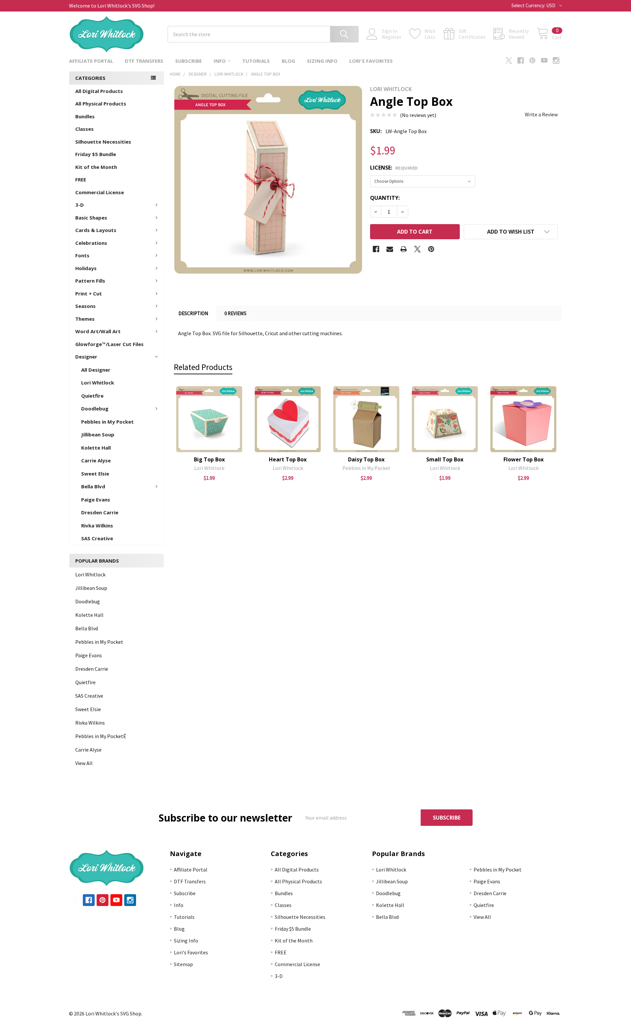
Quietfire (92, 395)
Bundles (85, 116)
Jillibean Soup (97, 434)
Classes (84, 129)
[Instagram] (556, 60)
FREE (80, 179)
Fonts (82, 255)
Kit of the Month (96, 167)
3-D (79, 204)
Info (220, 61)
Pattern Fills (90, 280)
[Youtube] (544, 60)
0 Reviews (235, 313)
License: (394, 167)
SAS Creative (97, 538)
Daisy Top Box (366, 459)
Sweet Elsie (95, 473)
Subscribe (188, 61)
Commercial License (99, 192)
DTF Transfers (144, 61)
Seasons (85, 306)
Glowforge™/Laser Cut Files (109, 344)
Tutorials (256, 61)
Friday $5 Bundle (95, 154)
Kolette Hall (96, 447)
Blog (288, 61)
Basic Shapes (91, 217)
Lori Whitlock (97, 382)
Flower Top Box (523, 459)
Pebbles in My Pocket (107, 421)
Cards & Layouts (95, 230)
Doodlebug (94, 408)
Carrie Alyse (96, 460)
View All (84, 763)
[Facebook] (520, 60)
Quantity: (385, 197)
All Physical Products (100, 103)
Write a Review (541, 114)
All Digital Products (99, 91)
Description (193, 313)
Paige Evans (95, 499)
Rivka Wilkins (97, 525)
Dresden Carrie (99, 512)
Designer (86, 356)
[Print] (403, 249)
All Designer (95, 369)
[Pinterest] (532, 60)
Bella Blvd (93, 486)
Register (391, 37)
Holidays (86, 268)
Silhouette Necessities (103, 141)
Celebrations (91, 243)
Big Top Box (209, 459)
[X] (509, 60)
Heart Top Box (288, 459)
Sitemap (183, 964)
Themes (85, 318)
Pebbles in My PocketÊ (100, 736)
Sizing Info (322, 61)
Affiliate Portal (91, 61)
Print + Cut (88, 293)
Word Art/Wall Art (98, 331)
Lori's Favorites (371, 61)
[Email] (390, 249)
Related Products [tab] (203, 367)
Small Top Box (444, 459)
